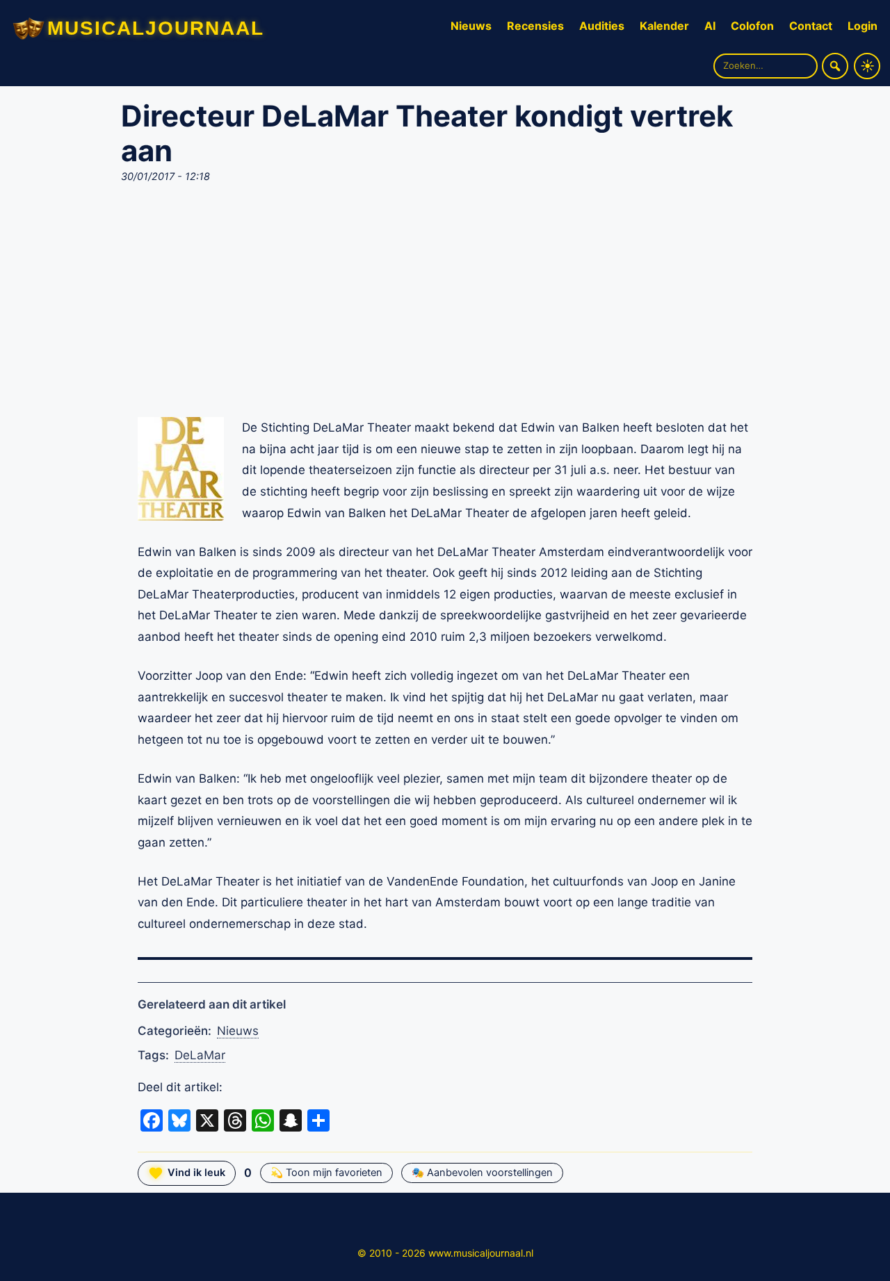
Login (862, 26)
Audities (601, 26)
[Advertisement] (445, 304)
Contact (810, 26)
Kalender (664, 26)
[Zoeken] (835, 66)
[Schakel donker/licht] (867, 66)
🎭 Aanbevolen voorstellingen (482, 1172)
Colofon (752, 26)
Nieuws (471, 26)
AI (709, 26)
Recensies (535, 26)
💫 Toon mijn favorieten (326, 1172)
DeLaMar (200, 1055)
